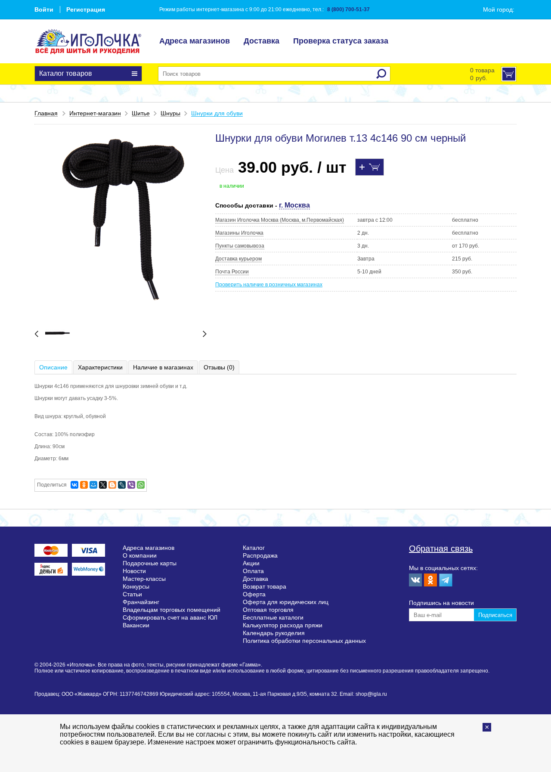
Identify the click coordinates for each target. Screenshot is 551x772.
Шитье (141, 113)
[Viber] (131, 485)
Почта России (232, 272)
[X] (103, 485)
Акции (251, 563)
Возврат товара (264, 586)
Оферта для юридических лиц (285, 601)
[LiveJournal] (122, 485)
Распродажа (260, 555)
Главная (46, 113)
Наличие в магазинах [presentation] (163, 367)
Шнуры (170, 113)
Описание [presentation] (53, 367)
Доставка (261, 41)
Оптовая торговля (268, 609)
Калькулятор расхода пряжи (282, 625)
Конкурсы (136, 586)
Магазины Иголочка (239, 233)
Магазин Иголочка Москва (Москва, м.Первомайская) (279, 220)
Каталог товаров (65, 73)
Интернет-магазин (95, 113)
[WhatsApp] (141, 485)
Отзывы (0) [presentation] (219, 367)
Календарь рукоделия (274, 632)
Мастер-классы (144, 578)
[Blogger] (112, 485)
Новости (134, 570)
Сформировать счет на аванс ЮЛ (170, 617)
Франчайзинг (141, 601)
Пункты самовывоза (239, 246)
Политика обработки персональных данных (304, 640)
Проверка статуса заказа (340, 41)
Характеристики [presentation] (100, 367)
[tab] (53, 367)
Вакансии (136, 625)
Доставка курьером (238, 259)
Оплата (253, 570)
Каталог (254, 547)
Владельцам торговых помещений (171, 609)
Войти (43, 9)
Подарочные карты (149, 563)
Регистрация (85, 9)
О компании (140, 555)
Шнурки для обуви (217, 113)
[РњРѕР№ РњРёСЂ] (93, 485)
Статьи (132, 594)
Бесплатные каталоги (273, 617)
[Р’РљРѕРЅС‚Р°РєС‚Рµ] (74, 485)
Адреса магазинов (194, 41)
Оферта (254, 594)
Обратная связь (441, 548)
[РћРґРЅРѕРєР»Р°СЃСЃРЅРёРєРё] (84, 485)
